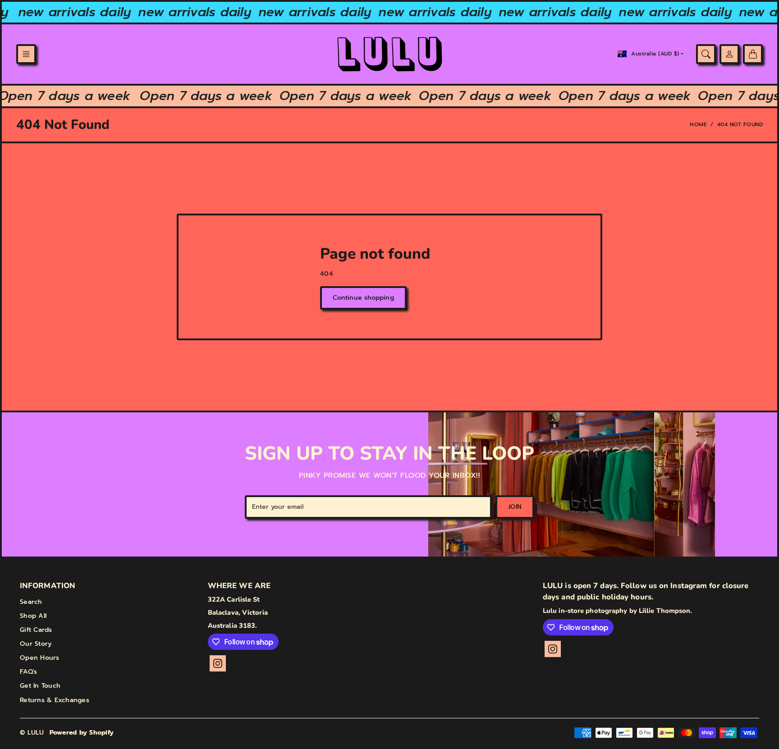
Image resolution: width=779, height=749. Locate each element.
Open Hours (40, 657)
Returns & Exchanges (54, 700)
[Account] (729, 54)
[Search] (706, 54)
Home (698, 124)
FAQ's (28, 671)
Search (31, 602)
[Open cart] (753, 54)
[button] (26, 54)
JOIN (515, 507)
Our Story (35, 644)
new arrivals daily (68, 12)
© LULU (32, 732)
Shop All (33, 616)
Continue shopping (363, 297)
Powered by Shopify (82, 732)
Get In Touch (40, 685)
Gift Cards (36, 630)
